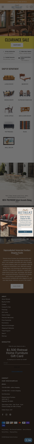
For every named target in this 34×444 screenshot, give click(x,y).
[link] (25, 211)
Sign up (25, 231)
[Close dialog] (32, 208)
